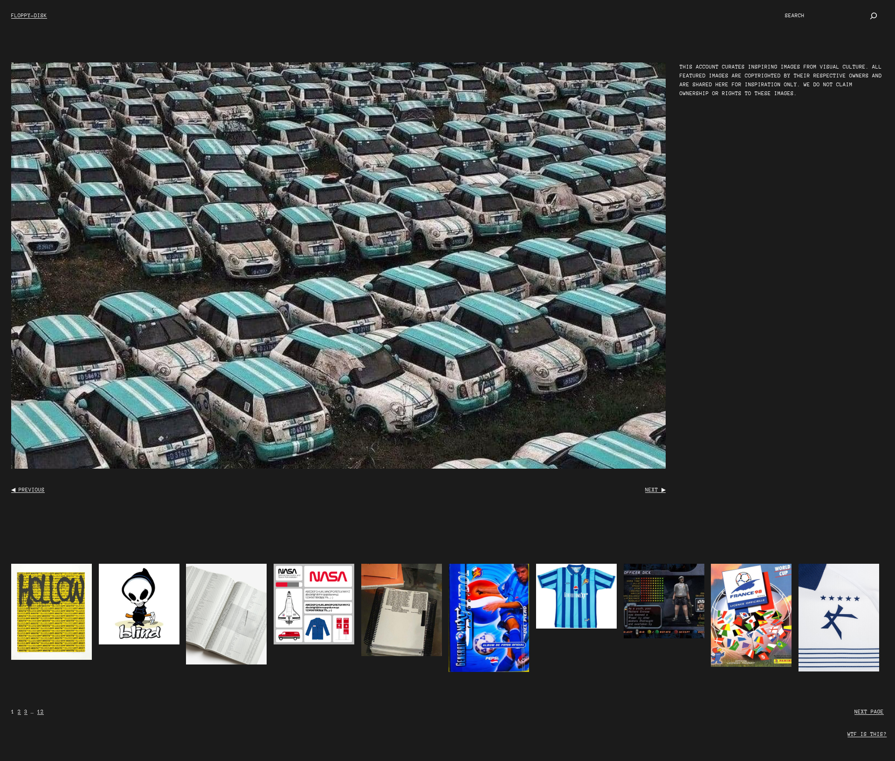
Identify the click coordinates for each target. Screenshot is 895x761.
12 (40, 712)
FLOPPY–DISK (29, 16)
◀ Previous (28, 490)
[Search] (873, 15)
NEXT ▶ (655, 490)
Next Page (869, 712)
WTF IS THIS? (867, 734)
